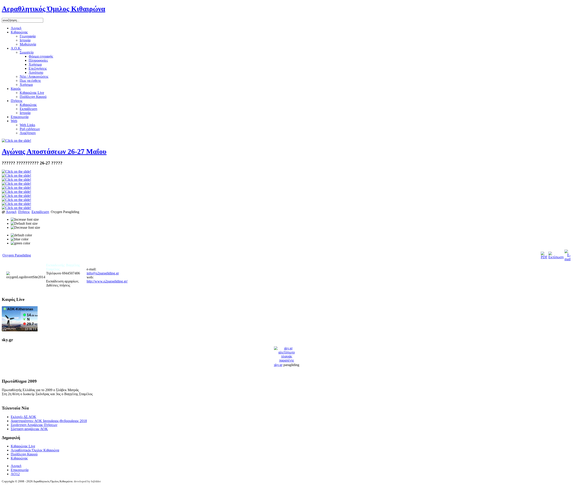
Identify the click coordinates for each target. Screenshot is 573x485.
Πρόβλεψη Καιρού (24, 454)
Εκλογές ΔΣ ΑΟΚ (23, 417)
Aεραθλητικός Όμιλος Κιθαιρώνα (53, 9)
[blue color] (19, 239)
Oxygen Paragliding (16, 255)
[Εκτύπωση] (556, 257)
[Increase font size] (25, 220)
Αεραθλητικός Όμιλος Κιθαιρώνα (35, 450)
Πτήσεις (24, 212)
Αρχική (11, 212)
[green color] (20, 243)
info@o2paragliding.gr (103, 273)
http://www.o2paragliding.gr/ (107, 281)
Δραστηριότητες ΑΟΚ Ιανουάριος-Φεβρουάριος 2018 (49, 421)
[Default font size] (24, 224)
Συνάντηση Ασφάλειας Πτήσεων (34, 425)
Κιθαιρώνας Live (23, 446)
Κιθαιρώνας (19, 458)
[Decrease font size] (25, 228)
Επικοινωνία (19, 470)
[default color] (21, 235)
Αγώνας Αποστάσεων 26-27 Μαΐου (54, 151)
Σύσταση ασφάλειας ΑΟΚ (29, 429)
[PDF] (544, 257)
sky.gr (278, 365)
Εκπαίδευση (40, 212)
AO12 (15, 474)
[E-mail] (567, 259)
